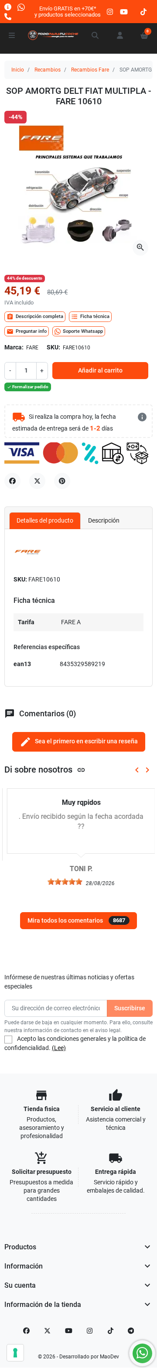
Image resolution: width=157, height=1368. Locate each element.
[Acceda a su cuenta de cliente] (120, 35)
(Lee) (59, 1047)
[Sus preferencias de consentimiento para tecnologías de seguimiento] (15, 1352)
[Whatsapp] (21, 6)
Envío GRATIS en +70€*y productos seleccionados (67, 11)
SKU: (53, 347)
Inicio (17, 70)
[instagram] (110, 11)
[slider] (62, 881)
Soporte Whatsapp (83, 331)
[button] (95, 35)
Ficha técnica (90, 316)
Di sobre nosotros (44, 770)
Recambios (47, 70)
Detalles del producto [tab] (45, 520)
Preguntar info (27, 331)
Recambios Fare (90, 70)
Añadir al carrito (100, 370)
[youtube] (124, 11)
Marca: (14, 347)
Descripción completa (35, 316)
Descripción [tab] (103, 520)
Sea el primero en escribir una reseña (79, 742)
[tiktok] (143, 11)
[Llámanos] (7, 16)
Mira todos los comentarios (76, 920)
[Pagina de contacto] (7, 6)
